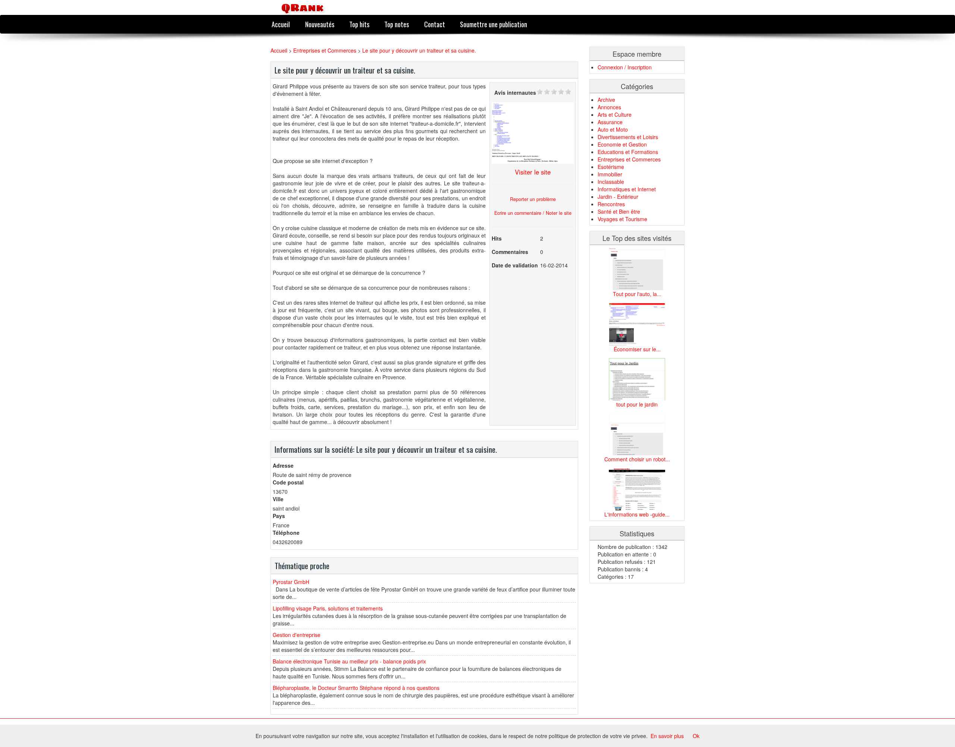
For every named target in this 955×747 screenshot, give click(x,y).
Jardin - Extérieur (618, 196)
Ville (278, 499)
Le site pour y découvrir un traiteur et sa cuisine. (419, 50)
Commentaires (510, 251)
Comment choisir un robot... (637, 459)
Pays (279, 516)
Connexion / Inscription (625, 67)
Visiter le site (533, 171)
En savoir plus (667, 736)
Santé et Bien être (619, 211)
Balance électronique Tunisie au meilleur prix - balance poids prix (349, 661)
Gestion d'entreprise (296, 634)
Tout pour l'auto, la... (637, 294)
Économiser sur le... (637, 349)
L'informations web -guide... (637, 514)
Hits (497, 238)
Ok (696, 736)
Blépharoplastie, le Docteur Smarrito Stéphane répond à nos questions (356, 687)
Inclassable (611, 181)
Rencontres (611, 204)
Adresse (283, 465)
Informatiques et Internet (627, 189)
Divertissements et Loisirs (628, 137)
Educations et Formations (628, 152)
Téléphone (286, 532)
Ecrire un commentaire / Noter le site (533, 213)
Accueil (281, 24)
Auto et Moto (613, 129)
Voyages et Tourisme (622, 219)
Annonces (609, 107)
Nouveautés (319, 24)
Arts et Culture (615, 114)
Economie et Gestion (622, 144)
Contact (434, 24)
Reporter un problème (533, 199)
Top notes (396, 24)
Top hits (359, 24)
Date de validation (515, 265)
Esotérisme (611, 166)
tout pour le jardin (637, 404)
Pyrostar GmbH (291, 582)
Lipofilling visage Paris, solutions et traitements (328, 608)
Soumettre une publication (493, 24)
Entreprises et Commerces (324, 50)
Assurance (610, 122)
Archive (606, 99)
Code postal (288, 482)
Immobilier (610, 174)
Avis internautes (515, 92)
